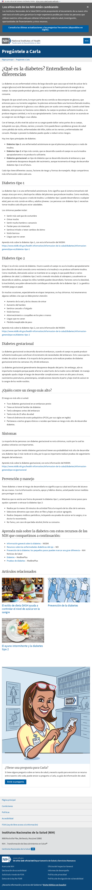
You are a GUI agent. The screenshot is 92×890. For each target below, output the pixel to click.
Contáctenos (7, 806)
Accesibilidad (7, 818)
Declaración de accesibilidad (14, 870)
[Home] (21, 41)
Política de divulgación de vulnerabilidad (65, 878)
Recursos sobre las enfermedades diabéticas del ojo (30, 547)
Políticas (5, 812)
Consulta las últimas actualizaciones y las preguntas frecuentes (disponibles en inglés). (45, 28)
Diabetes (11, 557)
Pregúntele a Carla (21, 51)
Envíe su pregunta (15, 781)
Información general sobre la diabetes (24, 543)
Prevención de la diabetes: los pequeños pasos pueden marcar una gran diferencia (43, 550)
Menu (87, 41)
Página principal (7, 59)
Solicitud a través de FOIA (13, 874)
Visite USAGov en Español (54, 885)
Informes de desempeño (58, 870)
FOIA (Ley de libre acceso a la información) (20, 824)
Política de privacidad (57, 874)
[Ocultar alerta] (87, 7)
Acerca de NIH (8, 866)
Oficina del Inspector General (60, 866)
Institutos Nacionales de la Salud (16, 849)
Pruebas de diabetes (16, 560)
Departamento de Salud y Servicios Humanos (55, 860)
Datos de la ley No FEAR (12, 878)
